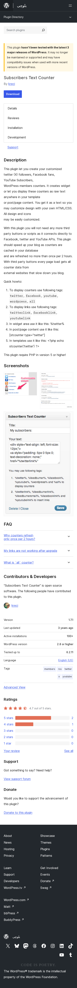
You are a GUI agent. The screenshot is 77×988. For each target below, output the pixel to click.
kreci (11, 84)
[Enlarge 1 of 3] (32, 377)
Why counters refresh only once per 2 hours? (19, 537)
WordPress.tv (15, 888)
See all (68, 751)
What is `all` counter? (19, 562)
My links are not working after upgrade (30, 551)
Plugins (45, 849)
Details (12, 108)
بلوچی (16, 937)
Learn (7, 868)
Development (17, 137)
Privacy (9, 855)
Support (12, 147)
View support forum (17, 779)
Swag (46, 888)
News (8, 842)
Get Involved (49, 868)
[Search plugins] (43, 30)
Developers (11, 881)
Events (45, 874)
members (49, 669)
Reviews (13, 118)
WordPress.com (16, 900)
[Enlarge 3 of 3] (68, 416)
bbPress (11, 913)
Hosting (9, 849)
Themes (45, 842)
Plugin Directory (14, 17)
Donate (47, 881)
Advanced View (14, 687)
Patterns (46, 855)
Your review (12, 751)
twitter (68, 669)
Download (12, 94)
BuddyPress (14, 920)
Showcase (47, 836)
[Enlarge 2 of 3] (68, 377)
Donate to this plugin (18, 812)
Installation (15, 128)
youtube (67, 676)
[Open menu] (71, 5)
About (8, 836)
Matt (9, 907)
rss (60, 669)
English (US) (65, 660)
